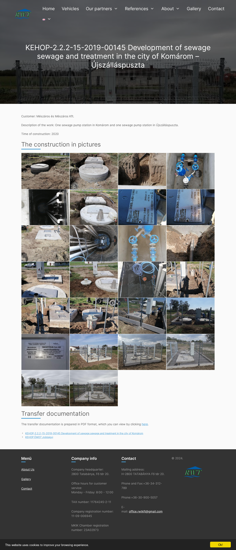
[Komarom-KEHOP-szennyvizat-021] (191, 316)
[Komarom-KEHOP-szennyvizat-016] (142, 280)
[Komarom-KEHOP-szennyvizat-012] (142, 243)
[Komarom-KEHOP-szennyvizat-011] (94, 243)
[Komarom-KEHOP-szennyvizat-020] (142, 316)
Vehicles (70, 8)
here (145, 424)
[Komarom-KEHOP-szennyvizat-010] (45, 243)
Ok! (220, 544)
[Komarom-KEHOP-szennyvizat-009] (191, 207)
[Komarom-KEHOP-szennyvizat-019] (94, 316)
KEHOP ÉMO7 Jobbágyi (39, 437)
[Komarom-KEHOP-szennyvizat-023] (94, 352)
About (167, 8)
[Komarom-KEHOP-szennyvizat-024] (142, 352)
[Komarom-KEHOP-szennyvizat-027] (94, 388)
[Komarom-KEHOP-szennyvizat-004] (142, 171)
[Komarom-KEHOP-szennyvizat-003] (94, 171)
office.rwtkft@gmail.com (146, 511)
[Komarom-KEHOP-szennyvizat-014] (45, 280)
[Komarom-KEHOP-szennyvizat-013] (191, 243)
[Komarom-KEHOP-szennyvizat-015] (94, 280)
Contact (216, 8)
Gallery (194, 8)
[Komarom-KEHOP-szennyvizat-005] (191, 171)
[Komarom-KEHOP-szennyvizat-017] (191, 280)
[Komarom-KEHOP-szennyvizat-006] (45, 207)
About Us (27, 469)
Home (49, 8)
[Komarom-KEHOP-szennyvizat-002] (45, 171)
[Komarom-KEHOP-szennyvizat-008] (142, 207)
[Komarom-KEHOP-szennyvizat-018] (45, 316)
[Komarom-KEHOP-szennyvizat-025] (191, 352)
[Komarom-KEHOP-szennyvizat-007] (94, 207)
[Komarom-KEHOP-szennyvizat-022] (45, 352)
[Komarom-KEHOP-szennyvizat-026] (45, 388)
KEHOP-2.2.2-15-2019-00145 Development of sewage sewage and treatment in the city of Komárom (84, 433)
